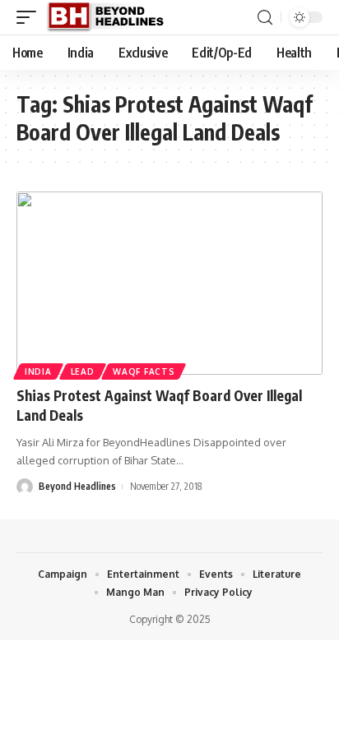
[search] (264, 17)
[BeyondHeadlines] (111, 17)
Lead (83, 371)
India (38, 371)
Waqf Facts (143, 371)
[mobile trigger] (30, 17)
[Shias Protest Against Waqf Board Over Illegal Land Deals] (169, 283)
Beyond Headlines (77, 486)
